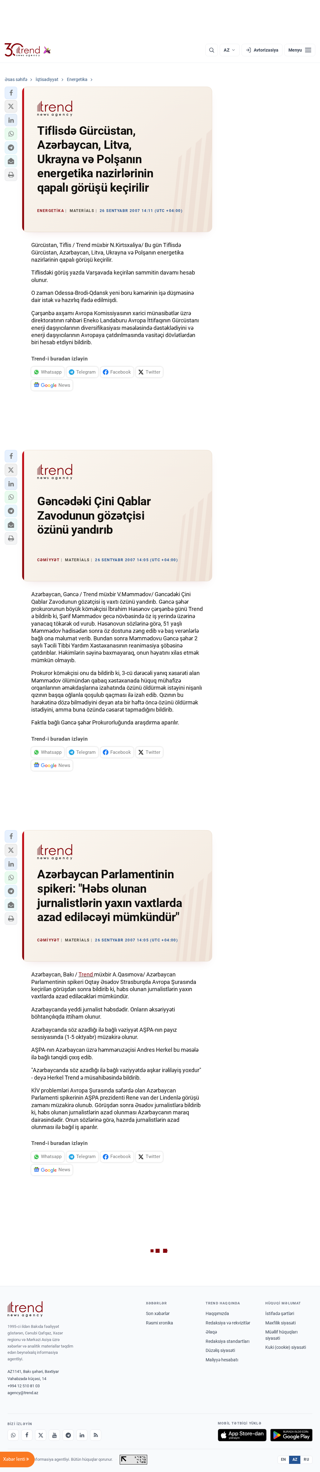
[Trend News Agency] (25, 1309)
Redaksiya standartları (227, 1341)
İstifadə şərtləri (279, 1313)
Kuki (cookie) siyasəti (285, 1347)
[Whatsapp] (13, 1435)
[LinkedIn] (82, 1435)
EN (283, 1459)
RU (306, 1459)
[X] (40, 1435)
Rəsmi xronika (159, 1322)
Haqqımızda (217, 1313)
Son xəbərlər (158, 1313)
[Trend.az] (28, 50)
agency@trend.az (23, 1392)
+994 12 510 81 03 (24, 1386)
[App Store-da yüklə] (242, 1435)
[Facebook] (26, 1435)
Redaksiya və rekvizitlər (228, 1322)
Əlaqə (211, 1331)
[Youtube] (54, 1435)
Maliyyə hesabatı (222, 1359)
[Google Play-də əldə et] (291, 1435)
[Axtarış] (211, 50)
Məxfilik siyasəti (280, 1322)
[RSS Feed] (95, 1435)
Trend (86, 974)
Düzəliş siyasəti (220, 1350)
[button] (11, 93)
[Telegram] (68, 1435)
